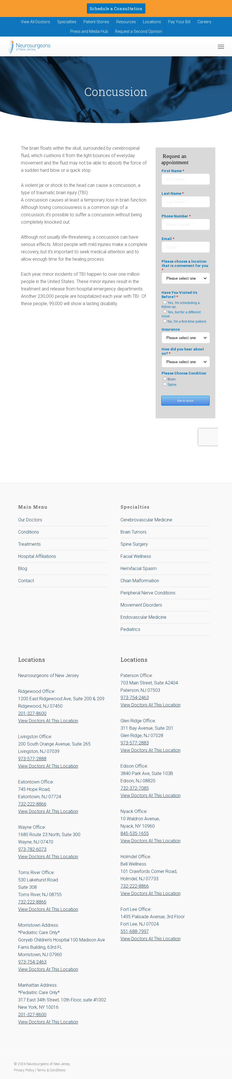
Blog (22, 568)
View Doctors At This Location (48, 720)
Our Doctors (30, 520)
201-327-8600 (32, 713)
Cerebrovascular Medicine (146, 520)
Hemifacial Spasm (139, 568)
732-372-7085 (135, 788)
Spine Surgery (134, 544)
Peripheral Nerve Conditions (148, 593)
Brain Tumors (134, 532)
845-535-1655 (135, 833)
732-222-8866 (32, 804)
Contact (26, 580)
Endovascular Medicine (143, 617)
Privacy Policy (24, 1070)
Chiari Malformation (140, 580)
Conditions (28, 532)
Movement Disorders (141, 605)
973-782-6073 (32, 849)
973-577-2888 (32, 758)
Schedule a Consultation (116, 8)
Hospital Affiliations (37, 556)
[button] (221, 46)
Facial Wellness (136, 556)
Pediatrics (130, 629)
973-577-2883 (135, 743)
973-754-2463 (32, 962)
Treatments (29, 544)
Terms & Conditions (51, 1070)
